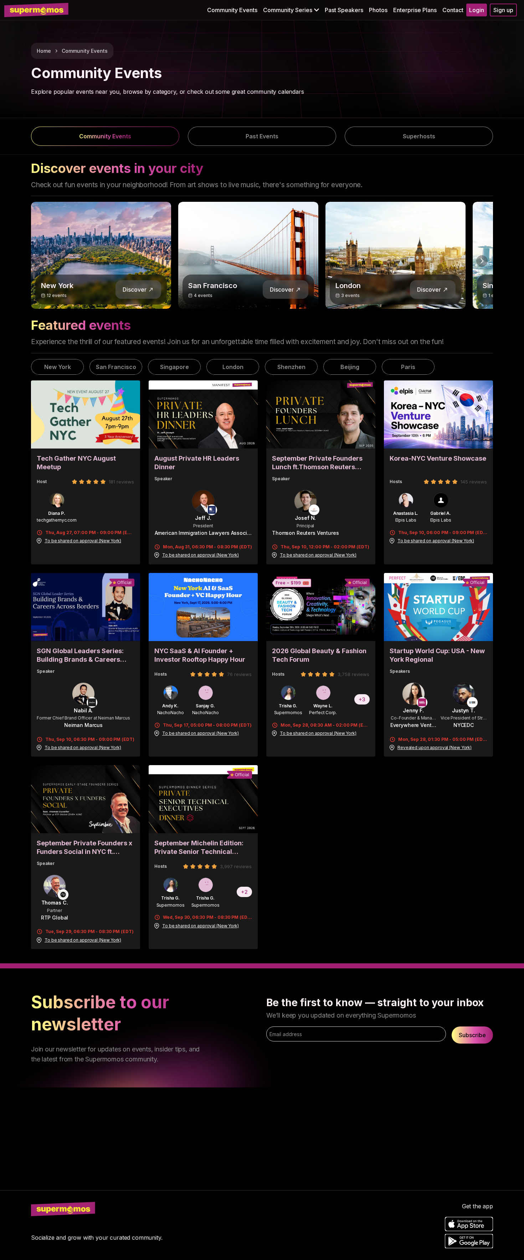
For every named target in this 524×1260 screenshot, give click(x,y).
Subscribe (472, 1035)
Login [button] (476, 10)
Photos (378, 10)
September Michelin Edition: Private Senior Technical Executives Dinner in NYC (198, 847)
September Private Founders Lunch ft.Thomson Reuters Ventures (317, 463)
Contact (452, 10)
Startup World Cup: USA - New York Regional (437, 655)
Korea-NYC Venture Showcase (438, 458)
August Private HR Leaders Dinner (196, 463)
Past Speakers (344, 10)
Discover (135, 289)
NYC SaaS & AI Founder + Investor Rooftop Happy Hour (199, 655)
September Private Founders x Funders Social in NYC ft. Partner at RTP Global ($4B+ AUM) (84, 847)
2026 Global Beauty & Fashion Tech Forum (319, 655)
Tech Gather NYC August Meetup (76, 463)
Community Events (232, 10)
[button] (291, 10)
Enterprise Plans (415, 10)
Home (44, 51)
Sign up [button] (503, 10)
